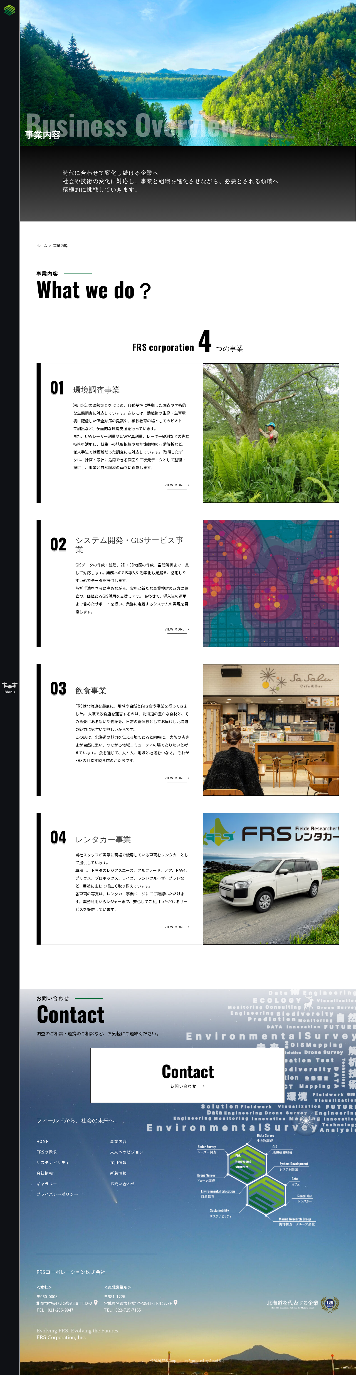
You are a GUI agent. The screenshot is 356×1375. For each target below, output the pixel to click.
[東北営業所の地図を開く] (175, 1303)
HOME (42, 1141)
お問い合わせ (122, 1183)
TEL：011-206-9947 (54, 1310)
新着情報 (118, 1173)
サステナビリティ (53, 1162)
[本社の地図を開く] (95, 1303)
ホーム (41, 245)
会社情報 (44, 1173)
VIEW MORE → (177, 484)
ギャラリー (47, 1183)
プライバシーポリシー (57, 1194)
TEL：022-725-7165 (122, 1310)
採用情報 (118, 1162)
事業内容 (118, 1141)
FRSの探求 (46, 1152)
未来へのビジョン (127, 1152)
